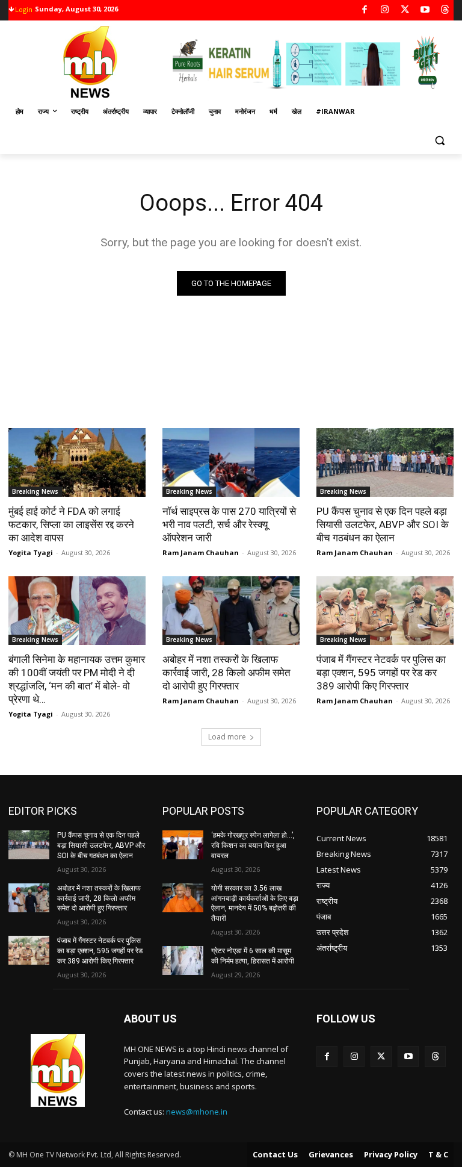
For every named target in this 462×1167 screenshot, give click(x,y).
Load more (227, 737)
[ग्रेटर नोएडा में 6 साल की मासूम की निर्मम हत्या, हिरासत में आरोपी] (182, 960)
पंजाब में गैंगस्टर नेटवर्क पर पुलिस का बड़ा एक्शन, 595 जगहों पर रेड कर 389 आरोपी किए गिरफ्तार (381, 672)
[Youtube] (425, 10)
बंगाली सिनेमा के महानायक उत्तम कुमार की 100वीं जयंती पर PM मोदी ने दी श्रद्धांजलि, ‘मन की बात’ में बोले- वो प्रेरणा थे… (76, 679)
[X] (405, 10)
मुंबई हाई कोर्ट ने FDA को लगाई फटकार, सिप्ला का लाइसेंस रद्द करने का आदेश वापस (71, 524)
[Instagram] (384, 10)
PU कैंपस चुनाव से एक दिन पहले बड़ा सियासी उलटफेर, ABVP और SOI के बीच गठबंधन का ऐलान (382, 524)
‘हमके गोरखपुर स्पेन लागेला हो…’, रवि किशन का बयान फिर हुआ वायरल (253, 845)
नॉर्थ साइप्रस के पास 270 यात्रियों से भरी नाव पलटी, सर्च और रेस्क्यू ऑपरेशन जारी (229, 524)
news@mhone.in (196, 1111)
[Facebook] (365, 10)
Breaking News (35, 491)
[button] (439, 140)
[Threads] (445, 10)
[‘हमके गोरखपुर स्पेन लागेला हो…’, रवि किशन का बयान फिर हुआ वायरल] (182, 844)
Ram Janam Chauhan (200, 552)
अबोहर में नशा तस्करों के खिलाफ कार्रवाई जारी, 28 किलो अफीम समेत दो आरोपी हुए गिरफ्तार (226, 672)
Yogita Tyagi (30, 552)
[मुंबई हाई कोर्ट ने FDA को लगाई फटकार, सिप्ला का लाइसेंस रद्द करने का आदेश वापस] (77, 462)
